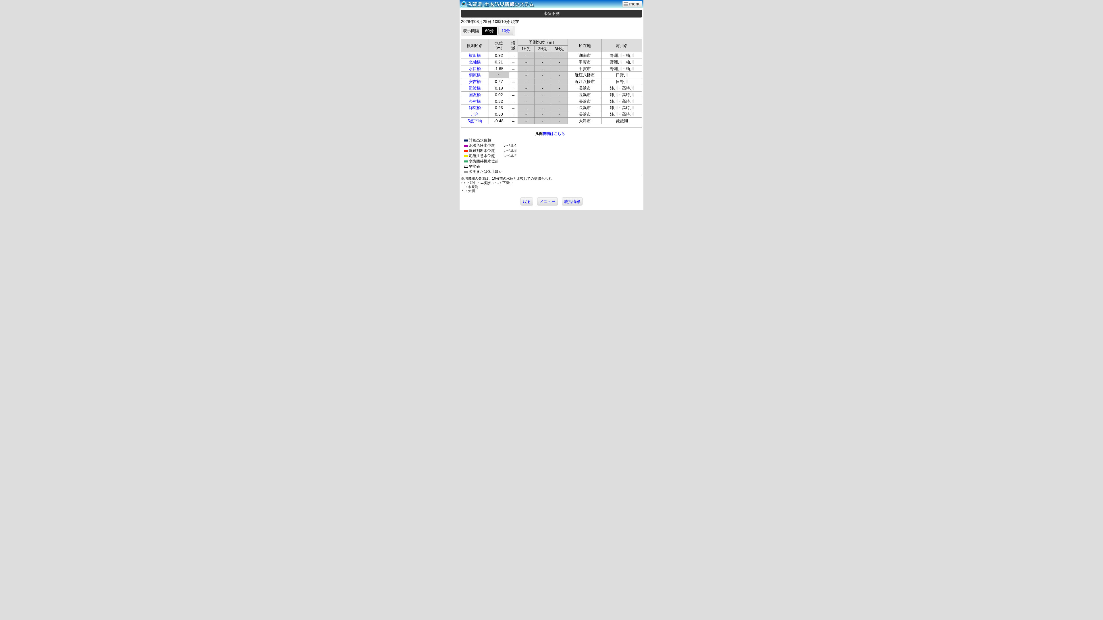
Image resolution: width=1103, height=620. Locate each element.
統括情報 (572, 201)
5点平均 (475, 121)
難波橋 (475, 88)
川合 (475, 114)
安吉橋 (475, 81)
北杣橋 (475, 62)
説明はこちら (554, 133)
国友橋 (475, 94)
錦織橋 (475, 107)
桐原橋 (475, 75)
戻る (527, 201)
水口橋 (475, 68)
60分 (489, 30)
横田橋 (475, 55)
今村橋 (475, 101)
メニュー (547, 201)
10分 (506, 30)
